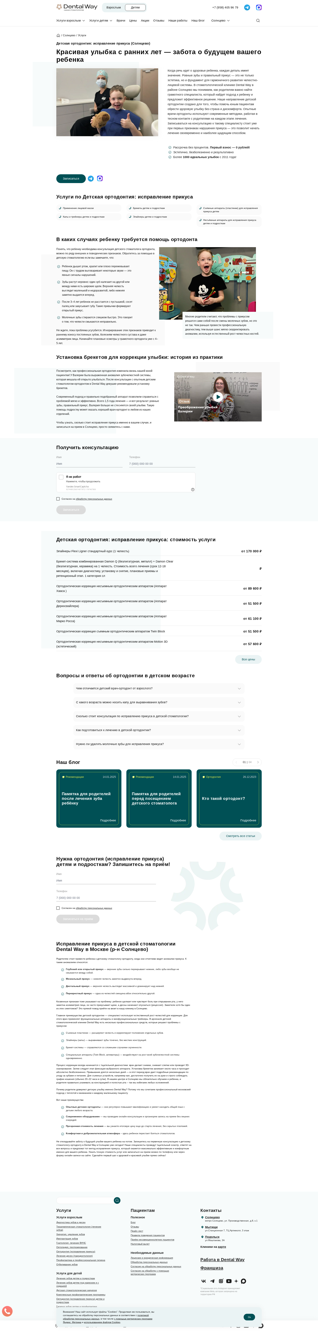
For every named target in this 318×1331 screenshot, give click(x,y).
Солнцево (212, 1217)
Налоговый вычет (140, 1244)
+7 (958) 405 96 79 (225, 7)
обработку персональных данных (94, 499)
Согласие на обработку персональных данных (156, 1266)
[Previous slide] (236, 762)
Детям (135, 7)
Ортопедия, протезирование (71, 1247)
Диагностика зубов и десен (70, 1222)
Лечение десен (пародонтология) (74, 1255)
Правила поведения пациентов (148, 1235)
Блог (133, 1222)
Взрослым (113, 7)
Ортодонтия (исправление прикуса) (75, 1251)
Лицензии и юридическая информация (152, 1257)
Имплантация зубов (67, 1238)
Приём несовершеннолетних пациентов (152, 1239)
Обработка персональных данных (149, 1262)
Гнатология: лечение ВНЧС (71, 1243)
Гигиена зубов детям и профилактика (76, 1306)
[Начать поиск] (117, 1200)
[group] (88, 798)
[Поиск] (258, 20)
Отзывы (135, 1226)
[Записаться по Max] (259, 7)
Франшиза (211, 1267)
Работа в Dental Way (222, 1259)
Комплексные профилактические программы (80, 1294)
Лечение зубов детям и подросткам (75, 1278)
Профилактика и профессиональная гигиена (80, 1260)
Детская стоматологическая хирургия (76, 1290)
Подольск (212, 1237)
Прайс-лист (137, 1231)
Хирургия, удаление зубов (70, 1234)
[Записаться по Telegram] (247, 7)
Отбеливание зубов (67, 1264)
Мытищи (211, 1227)
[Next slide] (258, 762)
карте (222, 1246)
